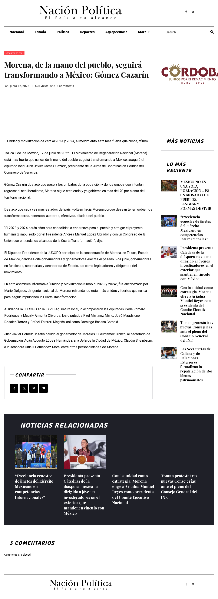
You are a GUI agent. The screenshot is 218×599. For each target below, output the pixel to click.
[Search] (212, 32)
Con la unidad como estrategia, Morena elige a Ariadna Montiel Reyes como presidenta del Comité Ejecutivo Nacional (197, 300)
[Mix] (43, 388)
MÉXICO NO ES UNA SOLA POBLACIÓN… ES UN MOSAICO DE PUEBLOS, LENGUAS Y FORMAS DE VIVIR (195, 195)
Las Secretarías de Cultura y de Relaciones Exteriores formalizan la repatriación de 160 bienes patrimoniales (196, 364)
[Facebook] (186, 12)
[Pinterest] (33, 388)
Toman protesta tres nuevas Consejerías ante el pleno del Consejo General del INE (196, 331)
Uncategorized (14, 53)
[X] (193, 12)
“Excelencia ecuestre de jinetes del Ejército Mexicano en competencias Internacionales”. (195, 228)
